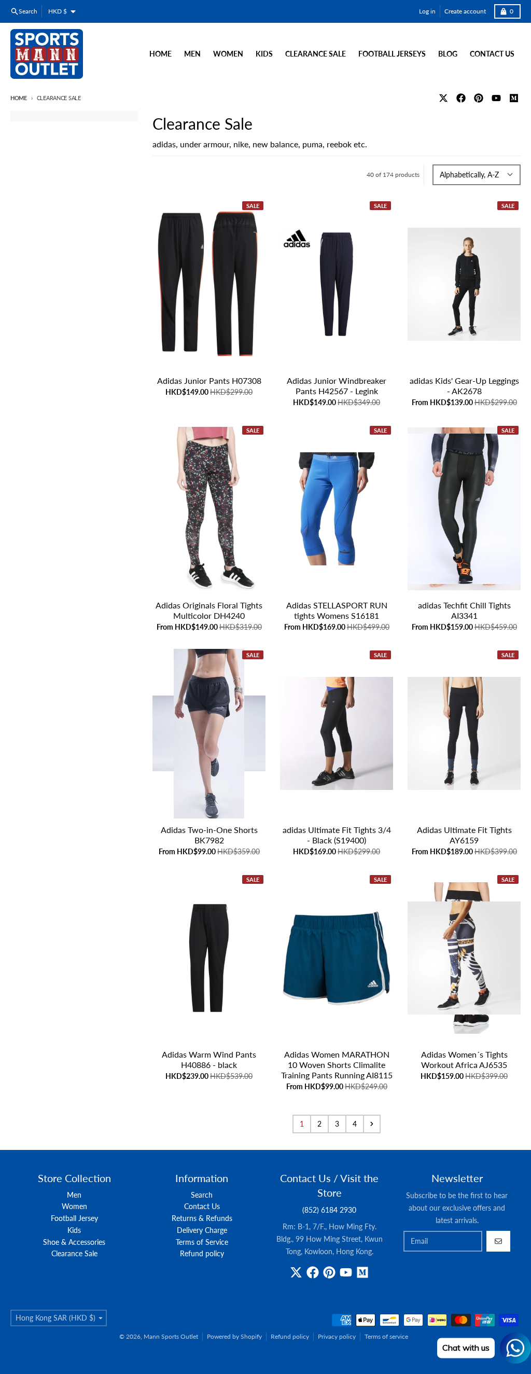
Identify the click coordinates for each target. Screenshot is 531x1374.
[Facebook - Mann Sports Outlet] (461, 98)
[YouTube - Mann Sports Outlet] (496, 98)
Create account (465, 11)
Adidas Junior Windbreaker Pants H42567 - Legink (336, 386)
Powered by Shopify (234, 1336)
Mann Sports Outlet (171, 1336)
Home (18, 97)
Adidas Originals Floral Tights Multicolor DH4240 (209, 610)
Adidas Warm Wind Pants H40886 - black (209, 1059)
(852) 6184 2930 (329, 1209)
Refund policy (290, 1336)
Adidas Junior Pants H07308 (209, 380)
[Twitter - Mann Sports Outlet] (443, 98)
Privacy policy (337, 1336)
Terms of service (386, 1336)
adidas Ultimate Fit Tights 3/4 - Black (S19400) (337, 835)
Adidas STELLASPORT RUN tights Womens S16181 (336, 610)
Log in (427, 11)
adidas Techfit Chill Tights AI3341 (464, 610)
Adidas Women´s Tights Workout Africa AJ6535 (464, 1059)
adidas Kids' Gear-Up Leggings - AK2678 (464, 386)
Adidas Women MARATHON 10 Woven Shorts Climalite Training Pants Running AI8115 (337, 1064)
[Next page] (372, 1124)
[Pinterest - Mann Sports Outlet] (478, 98)
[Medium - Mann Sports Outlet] (514, 98)
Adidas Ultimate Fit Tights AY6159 (464, 835)
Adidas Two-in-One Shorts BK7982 (209, 835)
